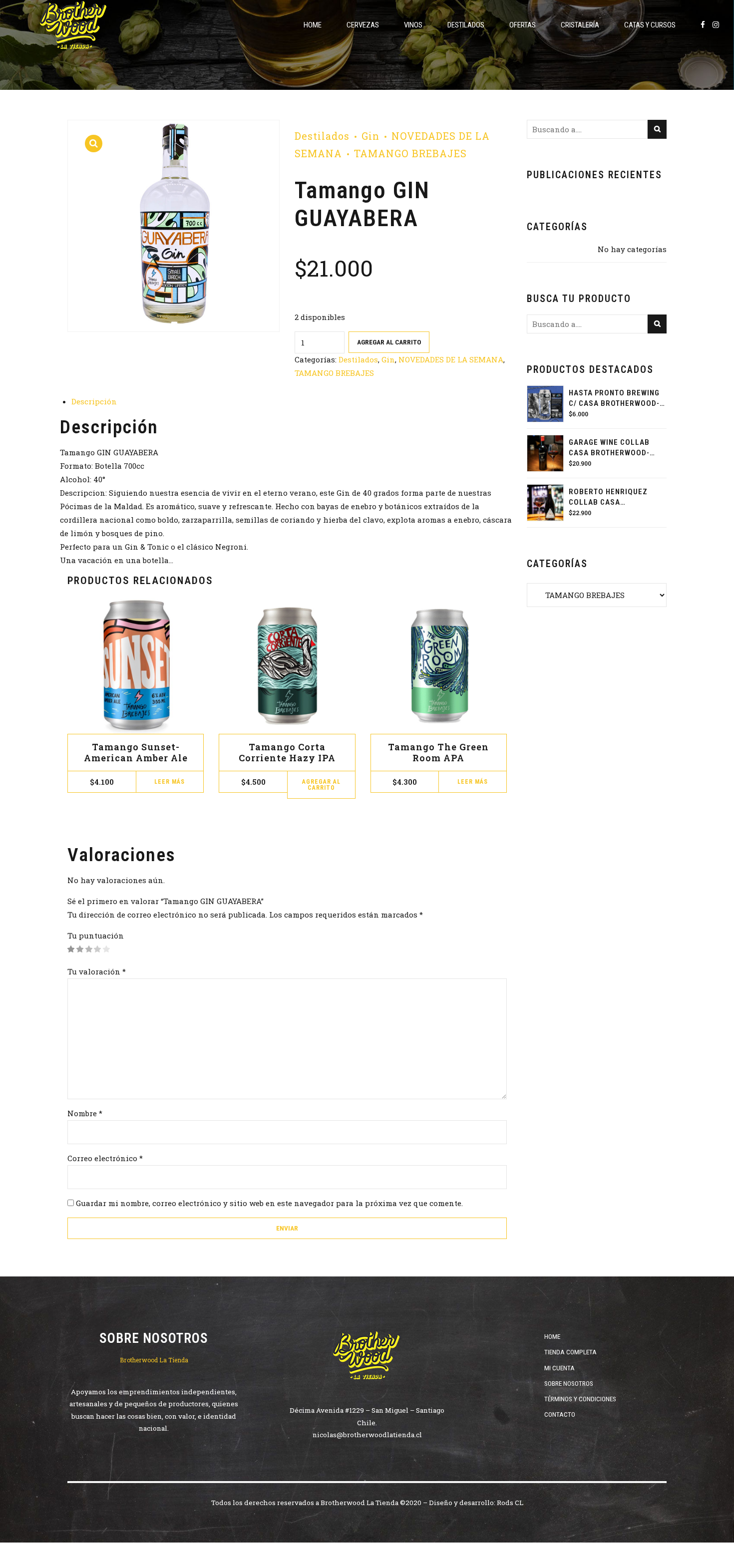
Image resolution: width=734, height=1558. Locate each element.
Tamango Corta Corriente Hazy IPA (287, 752)
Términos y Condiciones (580, 1399)
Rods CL (510, 1502)
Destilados (465, 24)
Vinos (413, 24)
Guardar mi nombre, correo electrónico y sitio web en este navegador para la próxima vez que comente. (269, 1203)
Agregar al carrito (389, 342)
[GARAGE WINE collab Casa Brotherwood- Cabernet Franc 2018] (545, 453)
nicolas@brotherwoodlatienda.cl (367, 1434)
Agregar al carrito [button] (321, 784)
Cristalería (580, 24)
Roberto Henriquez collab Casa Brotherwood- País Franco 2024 (608, 497)
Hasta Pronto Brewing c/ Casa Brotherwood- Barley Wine (614, 398)
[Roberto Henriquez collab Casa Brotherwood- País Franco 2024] (545, 502)
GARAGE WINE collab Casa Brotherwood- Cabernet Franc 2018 (611, 448)
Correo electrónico (105, 1158)
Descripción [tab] (94, 401)
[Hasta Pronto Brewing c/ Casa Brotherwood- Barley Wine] (545, 403)
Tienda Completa (570, 1352)
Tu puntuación (95, 935)
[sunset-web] (135, 666)
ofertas (522, 24)
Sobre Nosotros (568, 1383)
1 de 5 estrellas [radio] (71, 949)
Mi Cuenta (559, 1368)
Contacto (559, 1414)
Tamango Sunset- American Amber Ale (136, 752)
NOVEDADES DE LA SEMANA (450, 359)
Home (313, 24)
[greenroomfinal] (438, 666)
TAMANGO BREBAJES (410, 153)
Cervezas (363, 24)
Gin (370, 136)
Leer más (169, 781)
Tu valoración (96, 971)
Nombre (84, 1113)
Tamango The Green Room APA (438, 752)
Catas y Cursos (650, 24)
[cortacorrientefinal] (287, 666)
